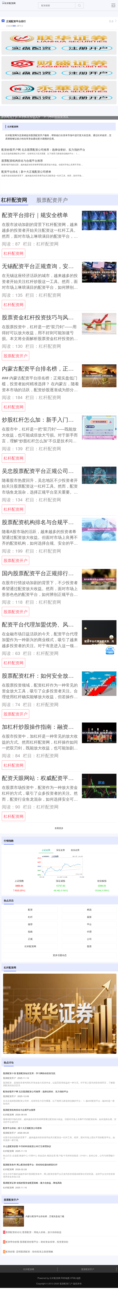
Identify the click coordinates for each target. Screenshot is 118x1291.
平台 (89, 924)
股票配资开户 (16, 355)
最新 (89, 916)
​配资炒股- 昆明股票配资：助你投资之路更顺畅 (29, 1251)
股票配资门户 (66, 1283)
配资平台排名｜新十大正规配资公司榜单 (26, 171)
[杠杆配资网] (9, 5)
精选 (89, 909)
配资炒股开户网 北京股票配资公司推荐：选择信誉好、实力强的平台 (43, 149)
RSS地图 (65, 1278)
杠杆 (30, 916)
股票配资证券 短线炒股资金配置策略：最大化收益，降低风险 (32, 1182)
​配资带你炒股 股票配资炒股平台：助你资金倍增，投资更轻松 (37, 1241)
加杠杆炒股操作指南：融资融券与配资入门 (54, 726)
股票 (89, 946)
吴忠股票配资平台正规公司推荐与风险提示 (54, 470)
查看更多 (59, 828)
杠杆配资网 (14, 253)
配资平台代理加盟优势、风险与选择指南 (51, 624)
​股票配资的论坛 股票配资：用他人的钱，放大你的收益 (33, 1232)
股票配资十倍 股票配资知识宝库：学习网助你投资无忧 (34, 116)
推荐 (30, 924)
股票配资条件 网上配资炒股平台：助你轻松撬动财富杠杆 (30, 1164)
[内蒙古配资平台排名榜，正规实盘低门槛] (13, 1216)
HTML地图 (75, 1278)
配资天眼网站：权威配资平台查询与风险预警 (57, 778)
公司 (89, 938)
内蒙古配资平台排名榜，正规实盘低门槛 (51, 368)
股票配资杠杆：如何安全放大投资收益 (49, 675)
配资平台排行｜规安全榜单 (35, 215)
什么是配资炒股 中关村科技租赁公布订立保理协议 (27, 1146)
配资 (30, 909)
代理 (89, 931)
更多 (111, 21)
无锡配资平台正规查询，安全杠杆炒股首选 (54, 266)
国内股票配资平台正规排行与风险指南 (49, 573)
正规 (30, 938)
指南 (30, 931)
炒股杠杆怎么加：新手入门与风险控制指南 (54, 419)
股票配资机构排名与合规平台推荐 (22, 160)
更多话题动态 (60, 955)
